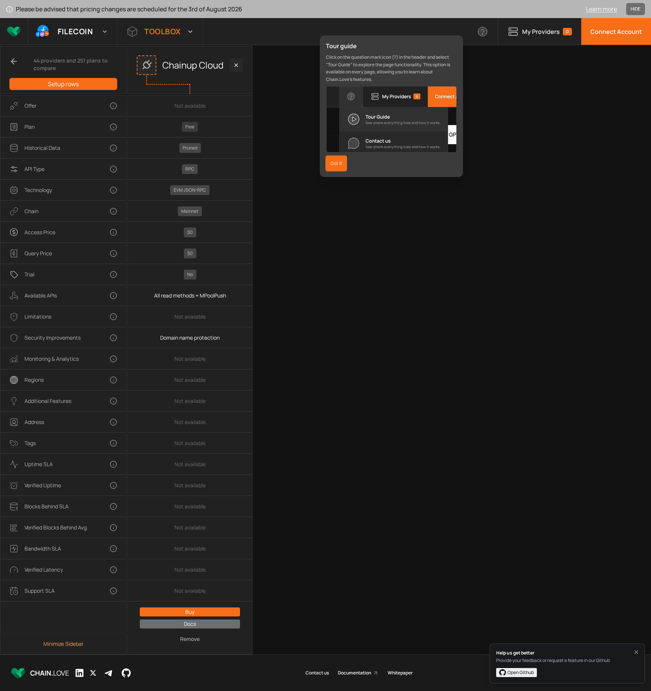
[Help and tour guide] (483, 31)
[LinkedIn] (79, 672)
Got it (336, 163)
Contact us (317, 673)
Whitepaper (400, 673)
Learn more (601, 9)
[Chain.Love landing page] (14, 31)
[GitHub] (126, 672)
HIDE (635, 9)
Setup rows (63, 84)
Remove (190, 638)
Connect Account (616, 31)
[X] (93, 673)
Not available (190, 105)
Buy (189, 611)
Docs (190, 623)
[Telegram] (109, 673)
